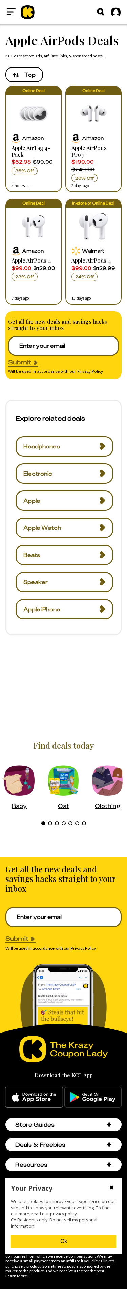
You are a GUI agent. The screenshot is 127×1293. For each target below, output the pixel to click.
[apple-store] (34, 1097)
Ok (63, 1241)
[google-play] (93, 1097)
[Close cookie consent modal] (111, 1188)
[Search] (100, 12)
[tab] (43, 823)
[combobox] (24, 74)
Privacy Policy (90, 371)
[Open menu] (11, 12)
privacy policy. (64, 1214)
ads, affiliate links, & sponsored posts (69, 55)
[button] (33, 139)
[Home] (28, 11)
